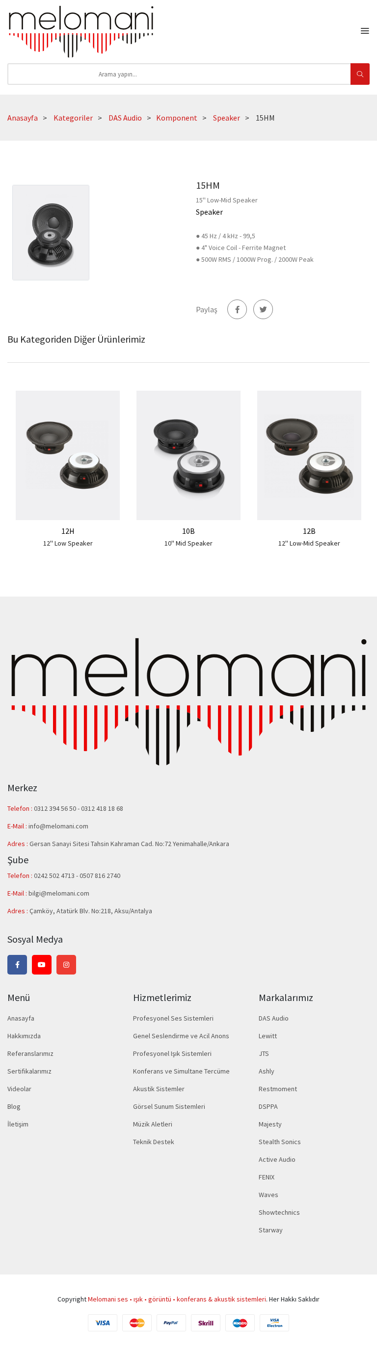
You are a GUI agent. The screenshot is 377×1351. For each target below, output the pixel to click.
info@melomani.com (58, 826)
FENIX (266, 1177)
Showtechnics (279, 1212)
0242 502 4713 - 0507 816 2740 (77, 875)
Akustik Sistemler (159, 1088)
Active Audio (277, 1159)
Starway (271, 1230)
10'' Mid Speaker (188, 543)
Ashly (266, 1071)
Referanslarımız (30, 1053)
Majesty (270, 1124)
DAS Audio (125, 118)
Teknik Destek (153, 1141)
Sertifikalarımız (29, 1071)
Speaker (226, 118)
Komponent (176, 118)
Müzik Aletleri (152, 1124)
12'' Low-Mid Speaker (309, 543)
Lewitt (268, 1035)
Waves (268, 1194)
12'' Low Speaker (68, 543)
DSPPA (268, 1106)
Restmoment (278, 1088)
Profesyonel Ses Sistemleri (173, 1018)
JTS (264, 1053)
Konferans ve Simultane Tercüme (181, 1071)
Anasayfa (22, 118)
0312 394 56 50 (56, 808)
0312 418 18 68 (102, 808)
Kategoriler (73, 118)
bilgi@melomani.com (58, 893)
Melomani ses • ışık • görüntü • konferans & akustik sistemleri (177, 1299)
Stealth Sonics (280, 1141)
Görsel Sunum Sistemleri (169, 1106)
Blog (14, 1106)
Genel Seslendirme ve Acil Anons (181, 1035)
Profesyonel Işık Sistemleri (172, 1053)
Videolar (19, 1088)
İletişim (17, 1124)
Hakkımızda (24, 1035)
